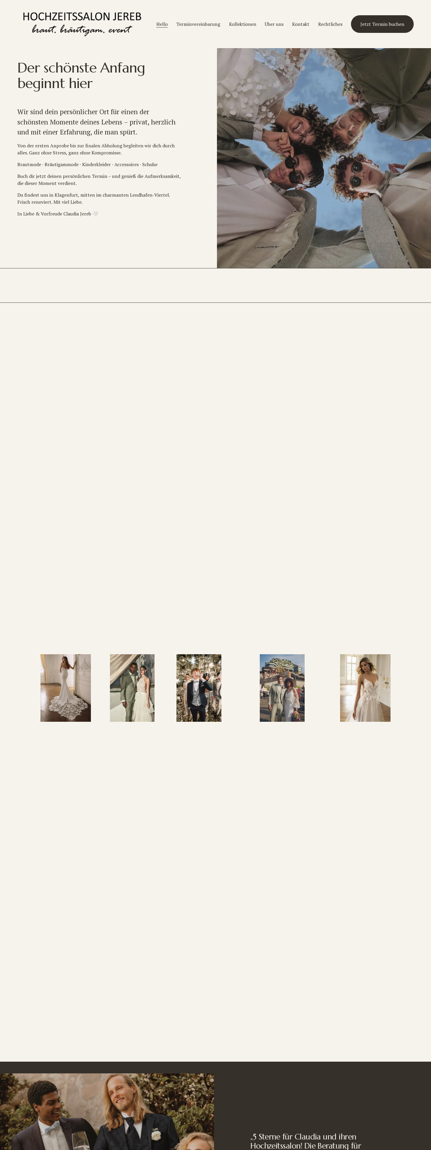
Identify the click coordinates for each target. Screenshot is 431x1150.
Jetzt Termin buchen (382, 24)
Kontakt (300, 24)
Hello (162, 24)
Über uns (274, 24)
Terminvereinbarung (198, 24)
